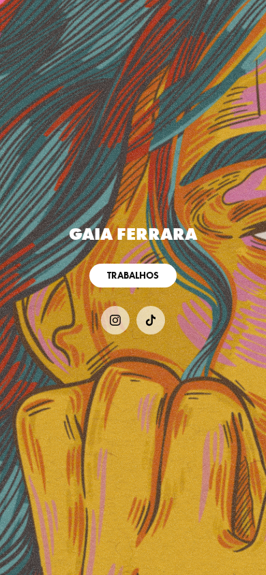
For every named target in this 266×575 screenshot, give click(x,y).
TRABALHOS (133, 275)
